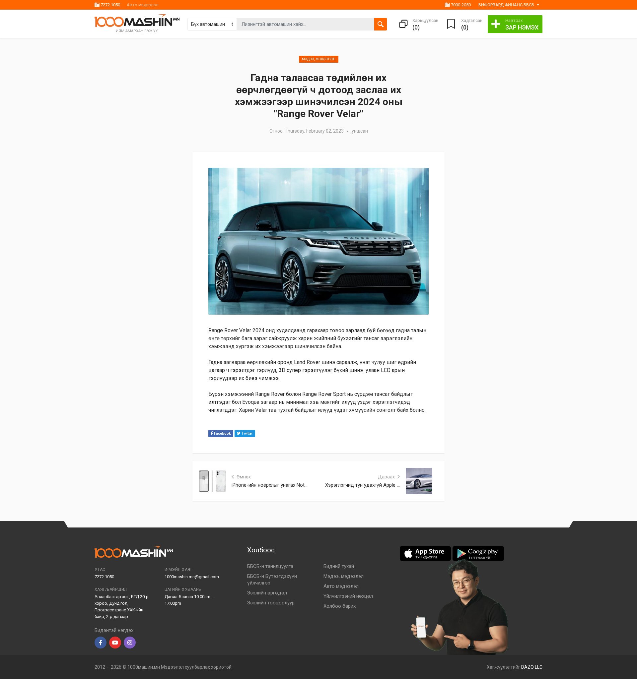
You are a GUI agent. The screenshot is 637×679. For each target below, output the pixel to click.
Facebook (222, 433)
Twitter (247, 433)
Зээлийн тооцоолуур (271, 603)
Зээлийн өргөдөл (267, 593)
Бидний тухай (338, 566)
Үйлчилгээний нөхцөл (348, 596)
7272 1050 (110, 5)
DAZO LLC (531, 667)
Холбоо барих (339, 606)
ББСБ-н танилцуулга (270, 566)
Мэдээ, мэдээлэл (318, 59)
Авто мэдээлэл (143, 5)
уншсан (360, 131)
